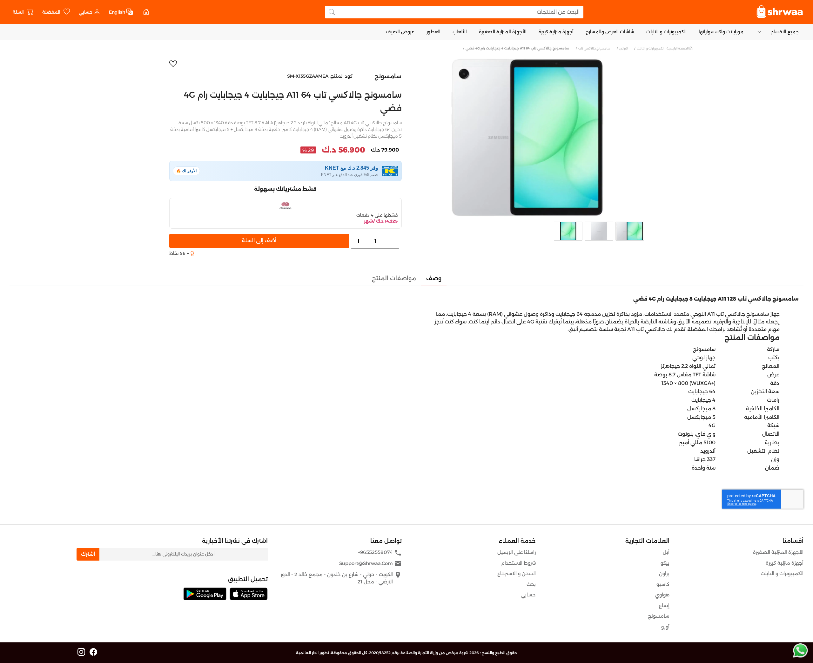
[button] (89, 12)
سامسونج (387, 76)
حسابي (528, 595)
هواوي (662, 595)
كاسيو (662, 584)
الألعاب (460, 32)
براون (664, 573)
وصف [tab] (433, 278)
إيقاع (664, 605)
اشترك (88, 554)
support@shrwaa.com (370, 564)
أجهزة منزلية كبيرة (556, 32)
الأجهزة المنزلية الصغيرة (503, 32)
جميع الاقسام (784, 32)
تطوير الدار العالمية (312, 652)
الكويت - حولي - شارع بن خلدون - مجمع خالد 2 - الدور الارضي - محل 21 (341, 578)
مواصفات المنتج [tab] (394, 278)
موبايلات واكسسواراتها (721, 32)
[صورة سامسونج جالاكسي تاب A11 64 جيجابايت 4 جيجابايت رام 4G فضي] (527, 137)
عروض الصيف (400, 32)
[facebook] (93, 652)
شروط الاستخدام (518, 563)
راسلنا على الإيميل (516, 552)
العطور (433, 32)
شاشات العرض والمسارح (610, 32)
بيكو (665, 563)
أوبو (665, 627)
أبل (666, 552)
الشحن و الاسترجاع (516, 573)
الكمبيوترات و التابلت (666, 32)
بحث (531, 584)
